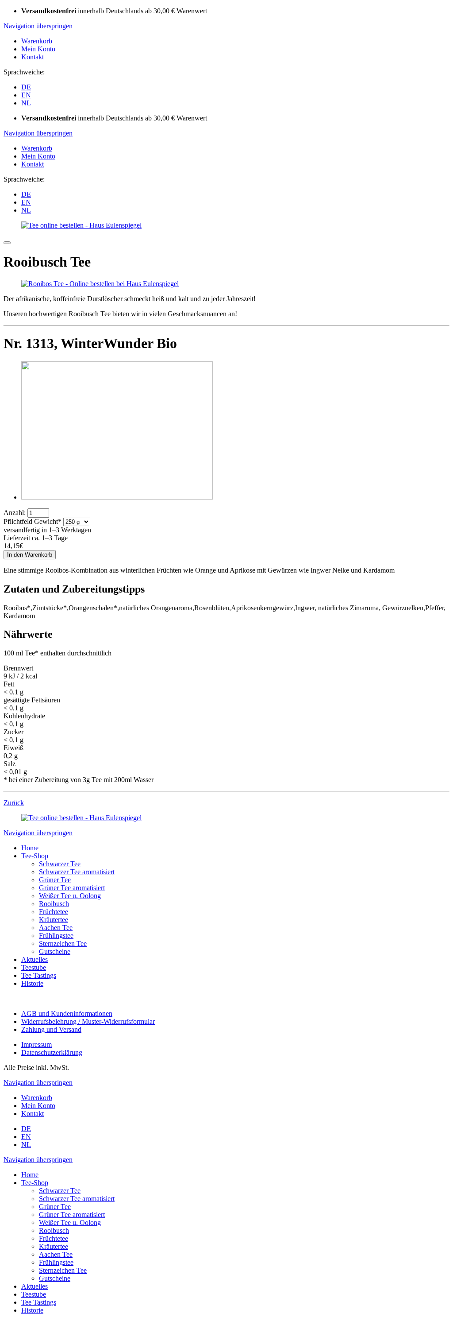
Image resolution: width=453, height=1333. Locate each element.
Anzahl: (15, 512)
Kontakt (32, 57)
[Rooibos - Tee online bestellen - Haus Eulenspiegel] (100, 283)
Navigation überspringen (38, 26)
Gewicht (32, 521)
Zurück (14, 802)
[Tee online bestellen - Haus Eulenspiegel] (81, 225)
